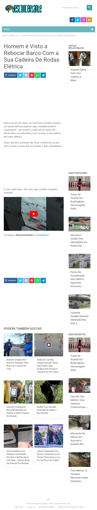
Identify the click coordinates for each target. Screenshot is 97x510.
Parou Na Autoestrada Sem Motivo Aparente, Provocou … (77, 279)
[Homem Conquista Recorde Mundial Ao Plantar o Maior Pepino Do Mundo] (18, 392)
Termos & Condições (46, 507)
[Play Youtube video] (34, 214)
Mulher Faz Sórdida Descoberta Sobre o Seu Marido (47, 410)
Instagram (42, 235)
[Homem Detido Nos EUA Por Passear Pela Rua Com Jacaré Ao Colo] (18, 344)
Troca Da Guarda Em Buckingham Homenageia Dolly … (77, 201)
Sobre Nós (19, 507)
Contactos (31, 507)
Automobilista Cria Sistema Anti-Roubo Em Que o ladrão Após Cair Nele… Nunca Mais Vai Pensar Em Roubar (18, 457)
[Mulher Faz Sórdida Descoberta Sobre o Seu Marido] (48, 392)
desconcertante (33, 504)
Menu (7, 29)
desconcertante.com (62, 504)
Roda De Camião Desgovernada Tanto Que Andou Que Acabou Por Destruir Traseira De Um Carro (48, 365)
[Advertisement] (34, 100)
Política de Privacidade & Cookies (71, 507)
